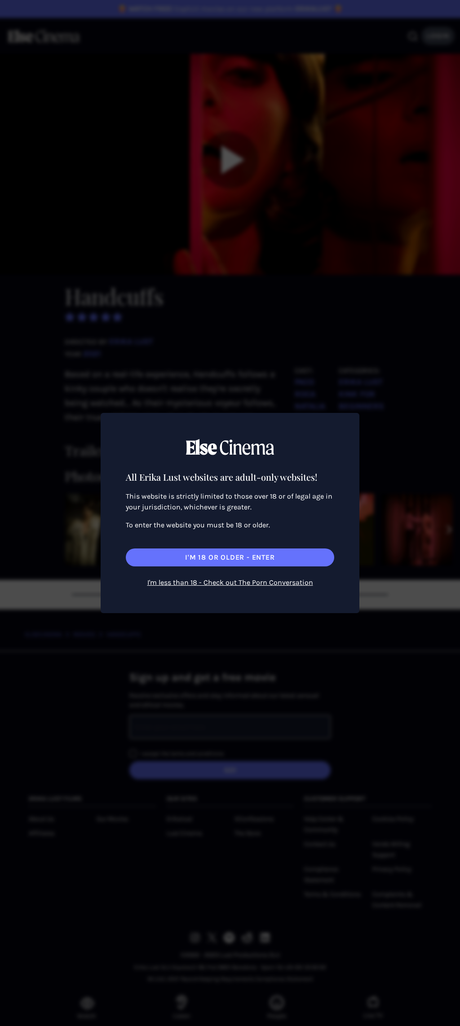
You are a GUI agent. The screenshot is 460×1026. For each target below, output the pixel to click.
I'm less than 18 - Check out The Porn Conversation (230, 582)
